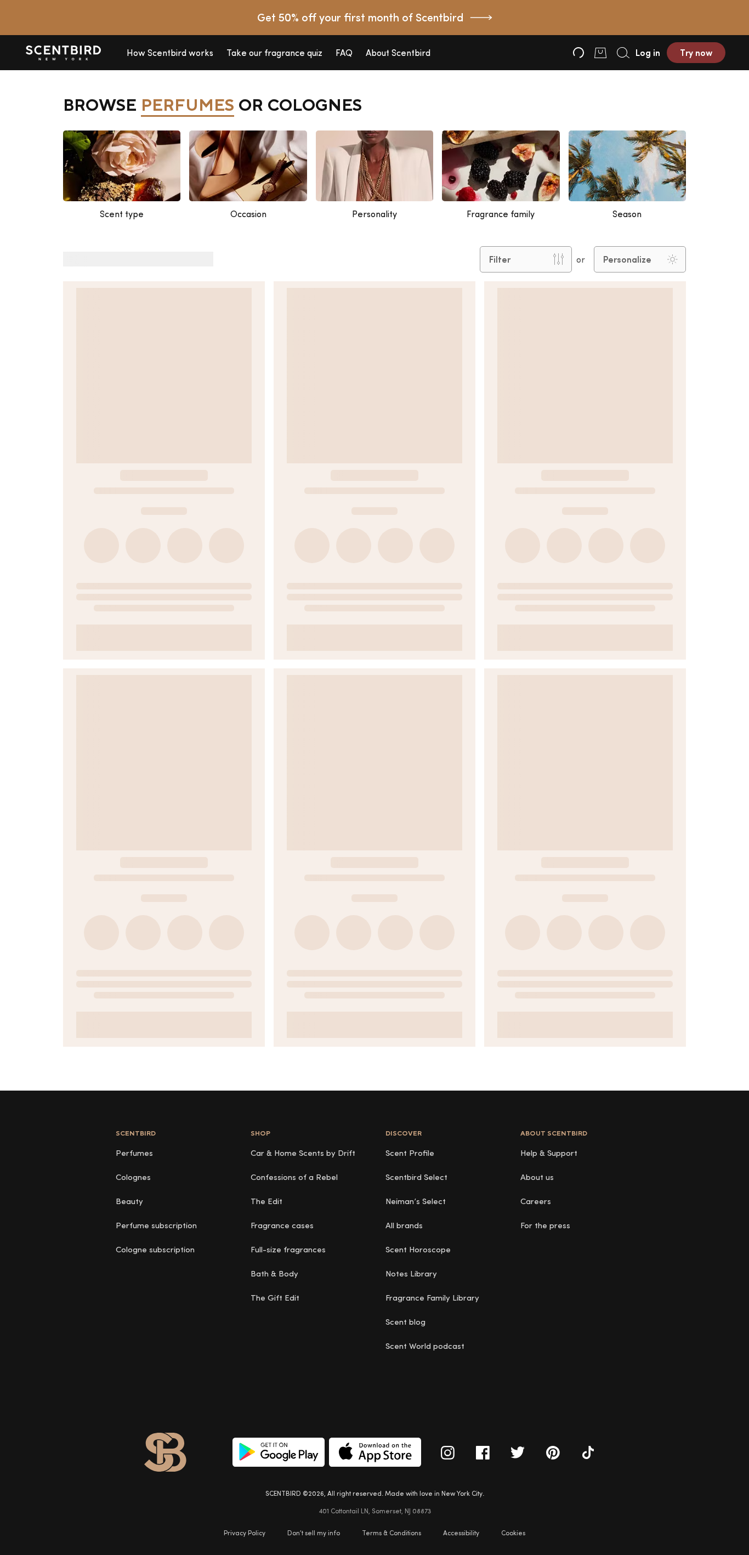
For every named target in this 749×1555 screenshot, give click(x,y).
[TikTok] (587, 1452)
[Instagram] (447, 1452)
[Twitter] (517, 1452)
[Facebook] (482, 1452)
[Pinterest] (552, 1452)
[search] (622, 52)
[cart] (600, 52)
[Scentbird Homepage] (63, 52)
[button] (170, 52)
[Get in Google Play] (278, 1452)
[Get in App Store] (375, 1452)
